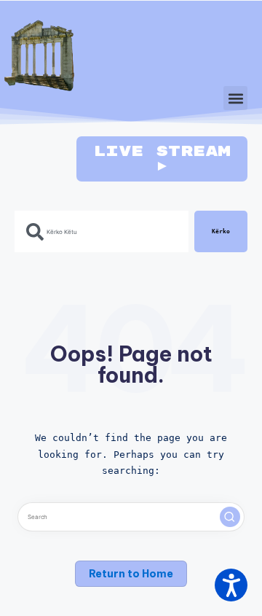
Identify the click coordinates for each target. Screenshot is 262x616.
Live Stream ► (162, 158)
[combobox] (101, 231)
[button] (235, 98)
